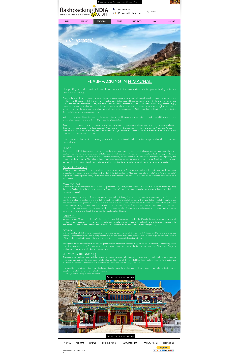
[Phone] (114, 9)
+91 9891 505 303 (124, 9)
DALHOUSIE (69, 216)
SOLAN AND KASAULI (75, 167)
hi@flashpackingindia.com (129, 13)
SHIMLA (67, 148)
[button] (163, 349)
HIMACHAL (140, 81)
